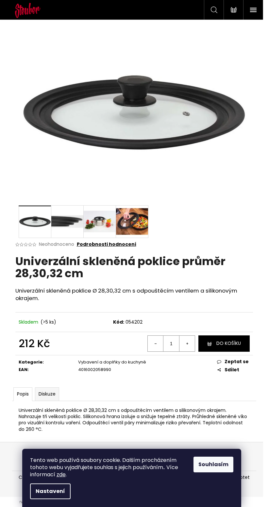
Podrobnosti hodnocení (106, 244)
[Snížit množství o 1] (155, 343)
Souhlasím (213, 464)
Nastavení (50, 491)
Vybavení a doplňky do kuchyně (112, 362)
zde (61, 474)
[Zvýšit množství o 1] (187, 343)
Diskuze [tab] (47, 394)
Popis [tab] (23, 394)
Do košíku (228, 343)
